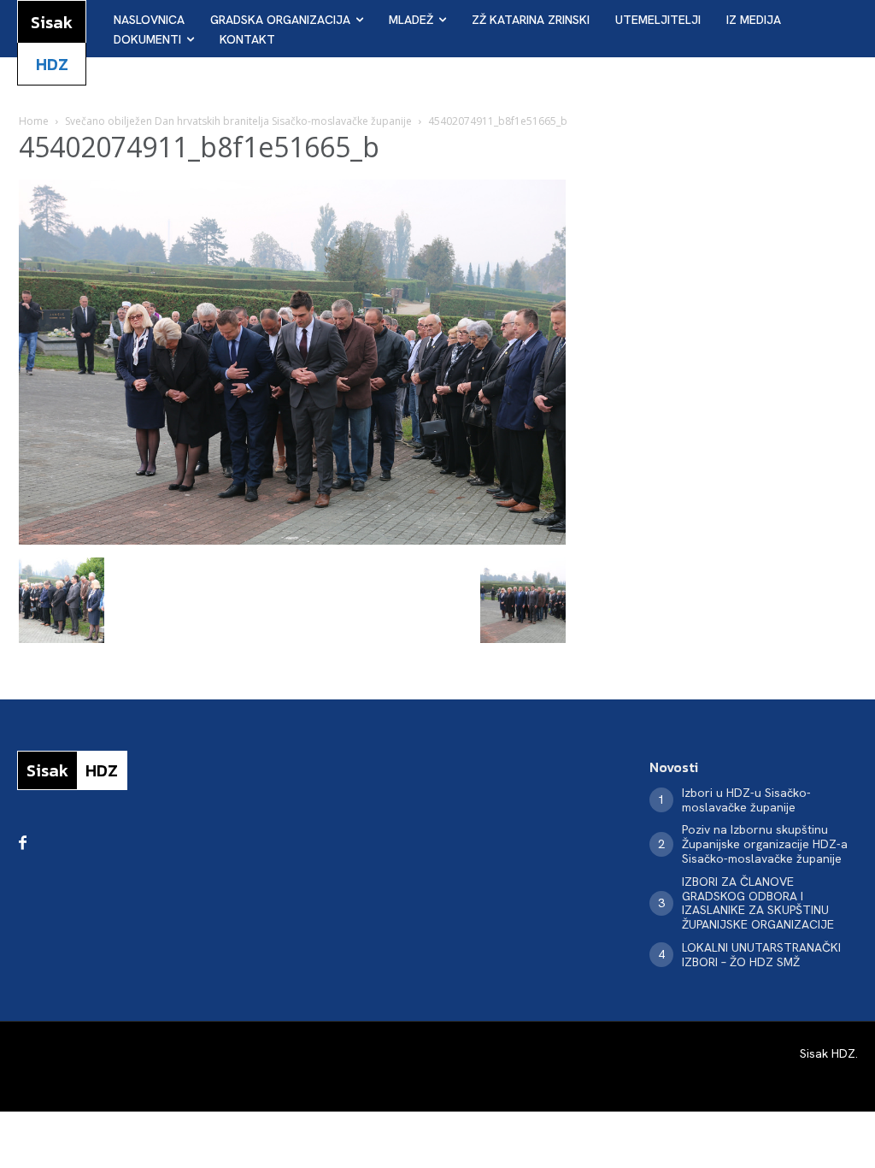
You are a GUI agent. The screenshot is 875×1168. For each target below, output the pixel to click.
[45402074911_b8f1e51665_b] (292, 540)
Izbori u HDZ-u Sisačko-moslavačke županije (746, 800)
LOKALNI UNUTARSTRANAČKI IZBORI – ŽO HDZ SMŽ (761, 955)
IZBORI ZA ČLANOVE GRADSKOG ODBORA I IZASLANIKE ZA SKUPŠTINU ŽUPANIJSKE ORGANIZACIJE (758, 903)
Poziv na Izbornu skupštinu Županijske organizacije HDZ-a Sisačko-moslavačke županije (765, 844)
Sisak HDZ (827, 1053)
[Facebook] (22, 844)
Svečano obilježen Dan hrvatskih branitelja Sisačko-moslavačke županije (238, 121)
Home (34, 121)
